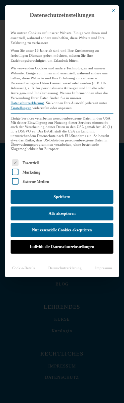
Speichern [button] (62, 197)
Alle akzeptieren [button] (62, 213)
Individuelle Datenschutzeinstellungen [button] (62, 246)
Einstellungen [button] (21, 108)
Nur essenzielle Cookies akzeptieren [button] (62, 230)
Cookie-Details (23, 268)
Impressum (103, 268)
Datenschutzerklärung (27, 103)
